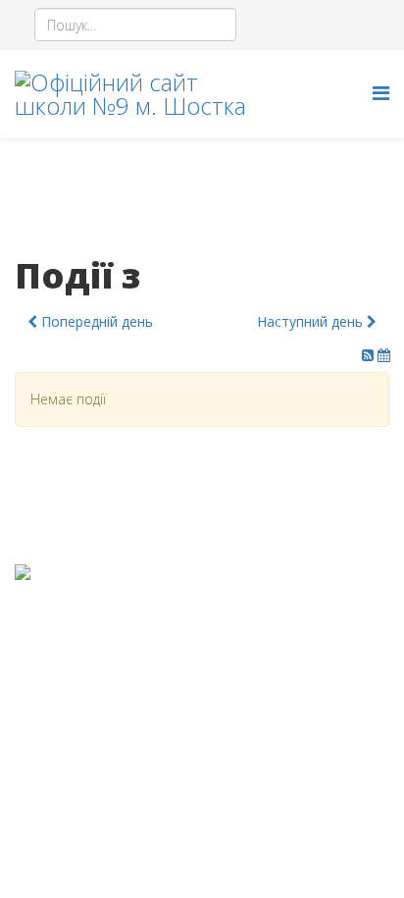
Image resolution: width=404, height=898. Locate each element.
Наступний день (312, 321)
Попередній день (95, 321)
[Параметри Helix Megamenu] (381, 92)
